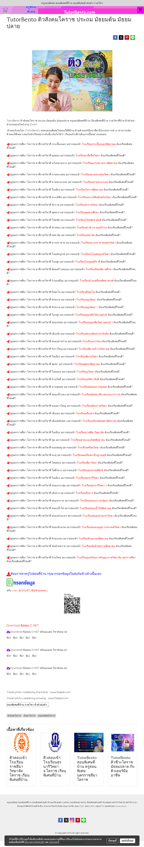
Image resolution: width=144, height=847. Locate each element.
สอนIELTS (99, 806)
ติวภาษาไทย (49, 806)
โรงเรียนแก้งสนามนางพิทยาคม (100, 163)
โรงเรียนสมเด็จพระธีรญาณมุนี (90, 455)
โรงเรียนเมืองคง (85, 413)
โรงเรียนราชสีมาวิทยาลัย (90, 432)
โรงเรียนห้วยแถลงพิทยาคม (93, 538)
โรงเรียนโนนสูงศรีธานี (88, 261)
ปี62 (28, 674)
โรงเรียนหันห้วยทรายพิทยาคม (99, 546)
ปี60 (15, 674)
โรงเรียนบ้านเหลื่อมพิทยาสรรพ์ (97, 280)
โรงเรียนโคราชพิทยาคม (90, 189)
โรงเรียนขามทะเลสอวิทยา (96, 174)
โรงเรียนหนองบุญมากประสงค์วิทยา (102, 527)
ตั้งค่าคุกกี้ (112, 840)
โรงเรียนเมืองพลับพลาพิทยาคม (100, 421)
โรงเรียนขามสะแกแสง (96, 182)
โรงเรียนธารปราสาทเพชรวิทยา (98, 242)
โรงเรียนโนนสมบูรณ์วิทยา (96, 254)
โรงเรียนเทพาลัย (85, 235)
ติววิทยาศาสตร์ (123, 802)
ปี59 (9, 637)
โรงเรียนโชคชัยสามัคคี (89, 220)
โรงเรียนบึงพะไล (85, 292)
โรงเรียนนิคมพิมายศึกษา (99, 269)
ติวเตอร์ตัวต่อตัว (55, 802)
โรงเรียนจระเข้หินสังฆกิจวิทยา (95, 197)
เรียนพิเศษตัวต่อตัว (94, 802)
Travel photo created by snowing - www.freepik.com (37, 698)
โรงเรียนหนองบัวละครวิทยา (98, 515)
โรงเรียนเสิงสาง (85, 493)
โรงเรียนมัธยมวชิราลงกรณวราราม (101, 394)
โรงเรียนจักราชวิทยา (87, 204)
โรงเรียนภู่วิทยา (86, 371)
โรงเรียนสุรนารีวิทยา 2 (95, 485)
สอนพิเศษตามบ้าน (78, 802)
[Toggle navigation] (140, 10)
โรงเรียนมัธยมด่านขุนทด (93, 386)
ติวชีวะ (41, 806)
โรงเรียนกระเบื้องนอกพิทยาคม (99, 144)
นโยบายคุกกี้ (54, 842)
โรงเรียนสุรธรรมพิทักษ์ (91, 470)
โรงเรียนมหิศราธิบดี (88, 379)
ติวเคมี (34, 806)
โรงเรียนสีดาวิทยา (87, 462)
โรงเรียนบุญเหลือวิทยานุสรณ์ (91, 314)
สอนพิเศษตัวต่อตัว (40, 802)
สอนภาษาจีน (68, 806)
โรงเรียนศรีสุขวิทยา (89, 447)
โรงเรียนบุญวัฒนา (86, 299)
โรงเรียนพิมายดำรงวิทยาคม (94, 348)
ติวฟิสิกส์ (27, 806)
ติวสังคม (58, 806)
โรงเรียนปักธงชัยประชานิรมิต (93, 333)
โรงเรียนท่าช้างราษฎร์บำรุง (92, 227)
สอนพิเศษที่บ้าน (25, 802)
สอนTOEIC (79, 806)
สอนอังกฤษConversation (115, 806)
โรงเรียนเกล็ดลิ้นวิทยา (88, 155)
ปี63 (34, 674)
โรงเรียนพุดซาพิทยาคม (87, 364)
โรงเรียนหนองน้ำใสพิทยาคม (96, 508)
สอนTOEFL (90, 806)
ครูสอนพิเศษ (12, 802)
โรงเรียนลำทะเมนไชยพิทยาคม (88, 439)
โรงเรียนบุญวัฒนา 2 (87, 307)
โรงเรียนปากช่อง (92, 341)
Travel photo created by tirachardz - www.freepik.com (39, 692)
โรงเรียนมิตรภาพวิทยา (95, 405)
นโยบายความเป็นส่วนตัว (34, 842)
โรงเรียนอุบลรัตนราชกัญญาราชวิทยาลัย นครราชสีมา (106, 557)
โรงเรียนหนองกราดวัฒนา (94, 500)
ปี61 (22, 674)
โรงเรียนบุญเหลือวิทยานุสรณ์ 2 (96, 322)
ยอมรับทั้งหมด (127, 840)
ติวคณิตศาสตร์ (109, 802)
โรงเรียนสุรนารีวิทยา (88, 477)
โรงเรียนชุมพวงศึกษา (88, 212)
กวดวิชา (66, 802)
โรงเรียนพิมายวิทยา (87, 356)
